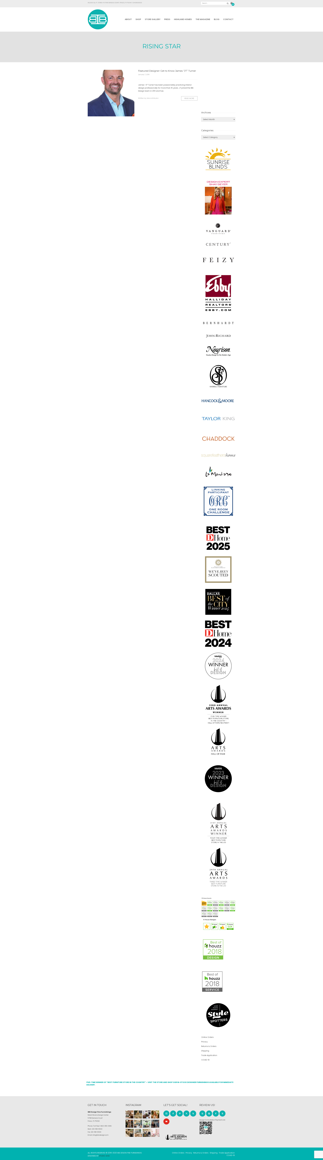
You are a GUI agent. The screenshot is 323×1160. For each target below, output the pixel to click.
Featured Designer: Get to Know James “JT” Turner (167, 71)
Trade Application (209, 1055)
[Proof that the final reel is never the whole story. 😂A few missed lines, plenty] (155, 1124)
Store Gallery (152, 19)
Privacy (204, 1041)
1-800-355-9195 (106, 1126)
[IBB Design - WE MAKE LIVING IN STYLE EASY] (98, 19)
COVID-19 (205, 1060)
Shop (138, 19)
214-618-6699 (96, 1132)
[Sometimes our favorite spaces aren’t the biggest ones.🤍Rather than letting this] (155, 1133)
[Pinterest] (180, 1114)
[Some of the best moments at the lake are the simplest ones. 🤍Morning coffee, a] (147, 1124)
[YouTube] (166, 1121)
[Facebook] (173, 1114)
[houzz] (193, 1114)
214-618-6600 (97, 1129)
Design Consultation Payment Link (212, 1120)
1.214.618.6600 (137, 3)
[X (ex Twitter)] (186, 1114)
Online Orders (207, 1037)
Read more (189, 98)
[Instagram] (166, 1114)
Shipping (205, 1051)
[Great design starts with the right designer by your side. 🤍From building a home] (138, 1133)
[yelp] (202, 1114)
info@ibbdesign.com (100, 1135)
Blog (216, 19)
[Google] (209, 1114)
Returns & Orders (208, 1046)
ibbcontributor (153, 98)
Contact (228, 19)
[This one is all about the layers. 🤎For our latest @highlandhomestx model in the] (129, 1114)
